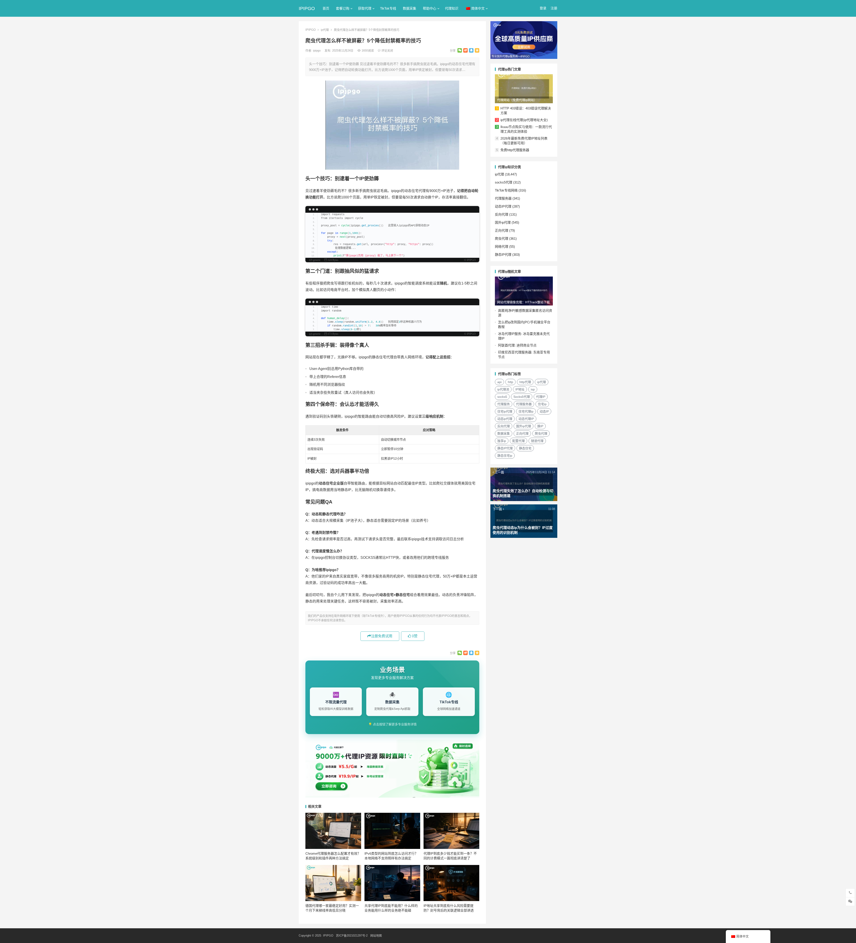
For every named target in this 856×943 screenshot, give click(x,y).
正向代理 (501, 230)
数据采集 (409, 8)
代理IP (540, 396)
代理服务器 (503, 198)
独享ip (501, 441)
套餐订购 (342, 8)
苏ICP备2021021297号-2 (352, 935)
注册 (554, 8)
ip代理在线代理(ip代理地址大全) (524, 120)
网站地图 (376, 935)
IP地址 (520, 389)
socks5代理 (503, 182)
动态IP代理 (503, 206)
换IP (540, 426)
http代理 (525, 382)
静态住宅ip (504, 455)
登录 (543, 8)
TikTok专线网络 (506, 190)
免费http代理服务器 (514, 150)
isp (533, 389)
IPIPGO (307, 8)
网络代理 (501, 246)
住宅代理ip (526, 411)
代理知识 (451, 8)
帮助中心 (429, 8)
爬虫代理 (501, 238)
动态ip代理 (504, 419)
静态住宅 (525, 448)
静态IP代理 (503, 254)
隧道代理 (537, 441)
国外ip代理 (503, 222)
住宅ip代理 (504, 411)
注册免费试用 (381, 636)
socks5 (502, 396)
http (510, 382)
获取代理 (364, 8)
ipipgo (317, 50)
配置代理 (518, 441)
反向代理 (501, 214)
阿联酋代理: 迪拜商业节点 (517, 345)
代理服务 (503, 404)
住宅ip (542, 404)
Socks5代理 (521, 396)
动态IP (544, 411)
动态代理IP (526, 419)
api (499, 382)
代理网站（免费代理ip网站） (517, 100)
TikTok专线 (388, 8)
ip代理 (325, 29)
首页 (326, 8)
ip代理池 (503, 389)
